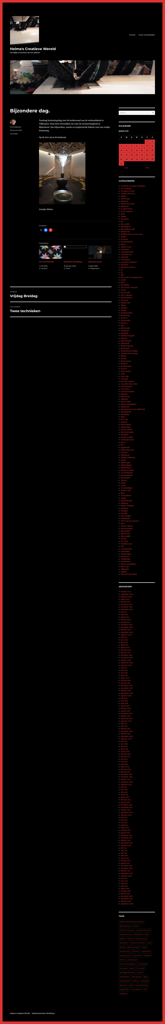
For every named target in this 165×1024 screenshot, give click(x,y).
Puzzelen (124, 452)
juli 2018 (124, 698)
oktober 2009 (126, 901)
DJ (121, 270)
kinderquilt (125, 348)
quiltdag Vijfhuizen (128, 458)
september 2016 (127, 736)
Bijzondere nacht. (95, 262)
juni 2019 (124, 670)
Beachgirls (138, 934)
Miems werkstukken (128, 404)
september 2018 (127, 693)
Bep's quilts (125, 224)
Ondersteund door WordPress (43, 1013)
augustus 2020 (126, 635)
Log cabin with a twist (129, 384)
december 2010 (126, 866)
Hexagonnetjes (126, 313)
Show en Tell (126, 491)
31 (121, 163)
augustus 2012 (126, 815)
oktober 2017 (126, 716)
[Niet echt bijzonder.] (50, 252)
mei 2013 (124, 792)
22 (147, 155)
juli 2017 (124, 724)
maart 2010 (125, 889)
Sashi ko (124, 480)
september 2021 (127, 609)
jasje (122, 326)
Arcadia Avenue (127, 209)
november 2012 (127, 807)
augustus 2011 (126, 845)
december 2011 (126, 835)
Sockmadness (126, 496)
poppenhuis (125, 447)
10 (121, 150)
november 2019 (127, 658)
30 (152, 159)
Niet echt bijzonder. (46, 262)
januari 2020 (125, 653)
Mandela (124, 394)
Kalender (124, 338)
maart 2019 (125, 678)
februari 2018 (126, 708)
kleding (123, 356)
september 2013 (127, 782)
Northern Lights (127, 437)
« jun (126, 168)
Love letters (125, 389)
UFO (122, 546)
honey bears (125, 315)
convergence (126, 260)
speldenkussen (126, 501)
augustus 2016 (126, 739)
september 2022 (127, 594)
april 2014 (124, 764)
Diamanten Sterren (128, 267)
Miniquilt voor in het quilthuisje (133, 409)
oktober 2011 (125, 840)
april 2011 (124, 856)
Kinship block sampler (129, 351)
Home (132, 35)
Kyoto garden (126, 371)
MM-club (124, 419)
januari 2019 (125, 683)
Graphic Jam (125, 303)
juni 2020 (124, 640)
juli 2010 (124, 878)
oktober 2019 (126, 660)
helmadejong (15, 127)
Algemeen (124, 201)
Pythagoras (125, 455)
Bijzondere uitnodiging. (73, 262)
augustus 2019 (126, 665)
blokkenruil (125, 232)
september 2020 (127, 632)
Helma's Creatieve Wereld (33, 49)
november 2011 (126, 838)
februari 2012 (126, 830)
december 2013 (126, 774)
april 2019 (124, 675)
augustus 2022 (126, 597)
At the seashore (127, 211)
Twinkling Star (126, 544)
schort (123, 483)
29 (147, 159)
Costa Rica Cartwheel (129, 262)
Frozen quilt (125, 293)
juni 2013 (124, 790)
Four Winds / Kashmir (129, 288)
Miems (122, 960)
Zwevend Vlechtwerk (129, 574)
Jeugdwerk (125, 331)
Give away (124, 300)
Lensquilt (124, 379)
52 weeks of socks (128, 191)
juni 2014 (124, 759)
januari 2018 (125, 711)
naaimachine (126, 427)
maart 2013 (125, 797)
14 (142, 150)
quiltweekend (126, 468)
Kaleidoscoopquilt (127, 336)
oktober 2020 (126, 630)
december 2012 (126, 805)
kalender (135, 951)
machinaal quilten (128, 392)
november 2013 (126, 777)
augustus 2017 (126, 721)
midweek (124, 399)
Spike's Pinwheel (127, 506)
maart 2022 (125, 599)
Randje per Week (127, 470)
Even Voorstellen (147, 35)
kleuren (124, 359)
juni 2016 (124, 744)
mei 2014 (124, 762)
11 (126, 150)
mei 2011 (124, 853)
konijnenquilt (126, 366)
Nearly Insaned (126, 430)
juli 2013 (124, 787)
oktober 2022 (126, 592)
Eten (122, 275)
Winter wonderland (128, 564)
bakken (123, 216)
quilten (123, 460)
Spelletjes (124, 503)
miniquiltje (125, 414)
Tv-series (124, 541)
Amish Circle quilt (127, 204)
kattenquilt (146, 951)
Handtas (124, 308)
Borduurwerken (127, 242)
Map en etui (125, 397)
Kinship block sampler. (129, 353)
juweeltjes (124, 333)
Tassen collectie (127, 526)
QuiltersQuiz (125, 463)
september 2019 (127, 663)
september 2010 (127, 873)
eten (149, 943)
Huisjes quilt (125, 321)
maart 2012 (125, 828)
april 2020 (124, 645)
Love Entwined (126, 386)
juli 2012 (124, 818)
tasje (122, 524)
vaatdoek (123, 994)
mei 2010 (124, 883)
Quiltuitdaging (126, 465)
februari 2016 (126, 754)
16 (152, 150)
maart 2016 (125, 752)
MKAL (123, 417)
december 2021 (126, 604)
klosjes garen (126, 361)
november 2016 (127, 731)
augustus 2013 (126, 785)
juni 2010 (124, 881)
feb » (148, 168)
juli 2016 (124, 741)
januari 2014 (125, 772)
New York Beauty (127, 432)
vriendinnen (125, 562)
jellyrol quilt (125, 328)
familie (123, 280)
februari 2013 (126, 800)
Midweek (147, 955)
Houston (124, 318)
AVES (123, 214)
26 (132, 159)
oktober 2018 (126, 691)
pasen (123, 442)
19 (132, 155)
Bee (122, 222)
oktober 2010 (126, 871)
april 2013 (124, 795)
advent (136, 926)
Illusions (124, 323)
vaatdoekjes (125, 551)
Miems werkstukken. (128, 964)
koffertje (124, 364)
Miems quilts (126, 402)
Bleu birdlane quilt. (128, 229)
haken (144, 947)
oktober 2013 (126, 779)
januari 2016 (125, 757)
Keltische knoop (127, 346)
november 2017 (127, 713)
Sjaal (122, 493)
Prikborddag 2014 (127, 450)
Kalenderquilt (126, 341)
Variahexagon (126, 554)
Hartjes (123, 310)
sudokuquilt (125, 518)
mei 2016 (124, 746)
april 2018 (124, 703)
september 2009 (127, 904)
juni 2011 (124, 851)
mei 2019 (124, 673)
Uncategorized (126, 549)
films (123, 282)
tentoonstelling (127, 529)
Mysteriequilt (126, 425)
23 (152, 155)
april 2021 (124, 615)
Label (123, 374)
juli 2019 (124, 668)
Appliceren (125, 206)
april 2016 (124, 749)
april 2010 (124, 886)
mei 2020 (124, 642)
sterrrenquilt (126, 516)
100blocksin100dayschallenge (131, 922)
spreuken (124, 508)
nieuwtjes (14, 134)
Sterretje (124, 513)
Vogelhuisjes (126, 559)
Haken (123, 305)
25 (127, 159)
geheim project (126, 298)
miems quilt (132, 960)
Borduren (124, 239)
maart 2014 (125, 767)
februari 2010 (126, 891)
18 (126, 155)
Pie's (122, 445)
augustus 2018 (126, 696)
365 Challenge (126, 189)
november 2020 (127, 627)
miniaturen (125, 407)
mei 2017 (124, 726)
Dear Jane (124, 265)
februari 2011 (126, 861)
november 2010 (127, 868)
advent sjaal (125, 199)
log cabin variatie (127, 381)
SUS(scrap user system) (130, 521)
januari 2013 (125, 802)
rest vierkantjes (127, 473)
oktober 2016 (126, 734)
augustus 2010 (126, 876)
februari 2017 (126, 729)
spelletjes (145, 981)
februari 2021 (126, 620)
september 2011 (127, 843)
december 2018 (126, 686)
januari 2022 (125, 602)
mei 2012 (124, 823)
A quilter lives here (128, 194)
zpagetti (124, 572)
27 (137, 159)
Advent (123, 196)
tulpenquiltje (125, 536)
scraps (123, 485)
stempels (124, 511)
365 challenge (125, 926)
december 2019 (126, 655)
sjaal (145, 977)
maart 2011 (125, 858)
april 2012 (124, 825)
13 (137, 150)
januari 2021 (125, 622)
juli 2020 (124, 637)
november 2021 (127, 607)
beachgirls (125, 219)
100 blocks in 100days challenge (133, 186)
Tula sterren (125, 534)
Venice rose (125, 557)
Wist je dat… (125, 567)
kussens (124, 369)
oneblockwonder (127, 440)
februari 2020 (126, 650)
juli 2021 (124, 612)
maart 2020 (125, 647)
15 (147, 150)
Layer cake (125, 376)
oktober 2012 (126, 810)
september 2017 (127, 719)
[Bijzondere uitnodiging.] (75, 252)
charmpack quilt (127, 252)
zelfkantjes (125, 569)
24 (121, 159)
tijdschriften (125, 531)
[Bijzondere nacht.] (99, 252)
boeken (123, 237)
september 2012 (127, 812)
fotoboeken (125, 285)
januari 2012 (125, 833)
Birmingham (126, 227)
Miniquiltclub (126, 412)
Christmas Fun (126, 255)
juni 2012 (124, 820)
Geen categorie (126, 295)
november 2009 (127, 899)
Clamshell (124, 257)
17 (121, 155)
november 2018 (127, 688)
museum (124, 422)
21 (142, 155)
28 (142, 159)
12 (132, 150)
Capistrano (125, 249)
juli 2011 (124, 848)
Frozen (123, 290)
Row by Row (125, 478)
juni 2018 (124, 701)
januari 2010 (125, 894)
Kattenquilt (125, 343)
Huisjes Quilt (125, 951)
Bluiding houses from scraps (132, 234)
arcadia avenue (126, 934)
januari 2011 (125, 863)
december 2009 (127, 896)
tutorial (123, 539)
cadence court (126, 247)
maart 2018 (125, 706)
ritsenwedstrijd (127, 475)
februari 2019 (126, 680)
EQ (122, 272)
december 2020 (127, 625)
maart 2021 (125, 617)
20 (137, 155)
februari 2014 (126, 769)
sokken (123, 498)
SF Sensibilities (126, 488)
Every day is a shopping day (131, 277)
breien (123, 244)
